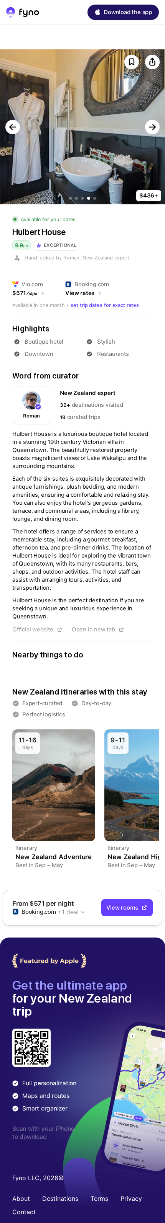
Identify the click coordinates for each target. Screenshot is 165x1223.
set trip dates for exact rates (105, 305)
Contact (24, 1212)
